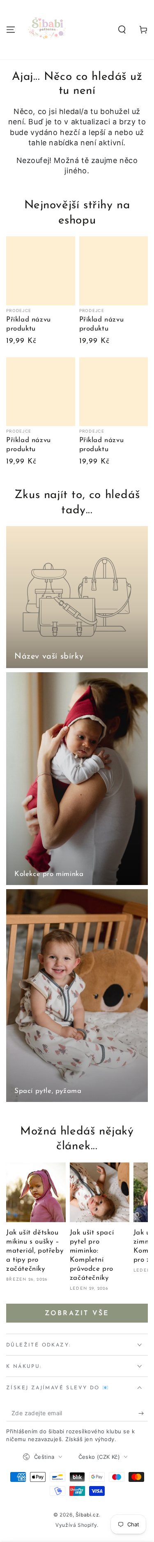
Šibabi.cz (87, 1515)
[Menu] (10, 30)
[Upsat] (143, 1413)
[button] (122, 30)
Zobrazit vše (77, 1313)
